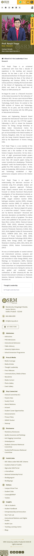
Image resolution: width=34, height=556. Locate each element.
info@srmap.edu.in (12, 321)
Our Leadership (18, 59)
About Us (8, 59)
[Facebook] (5, 7)
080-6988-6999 (10, 316)
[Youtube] (12, 7)
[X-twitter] (19, 7)
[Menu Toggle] (32, 7)
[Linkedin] (16, 7)
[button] (28, 2)
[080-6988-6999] (3, 316)
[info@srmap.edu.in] (3, 321)
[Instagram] (9, 7)
